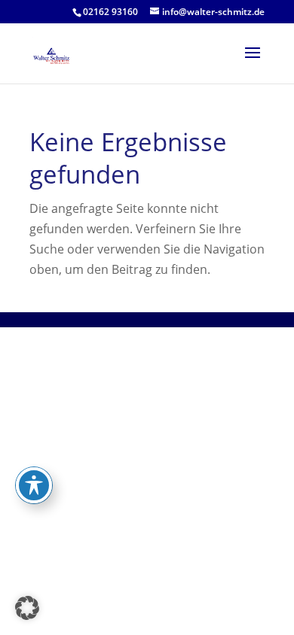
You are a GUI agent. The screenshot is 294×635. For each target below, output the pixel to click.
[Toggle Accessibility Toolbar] (34, 485)
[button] (27, 608)
